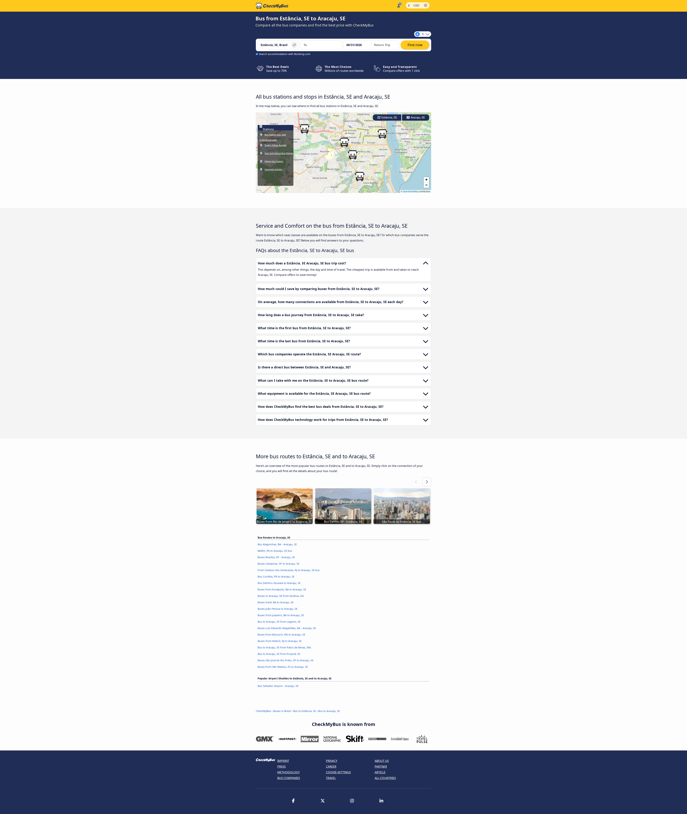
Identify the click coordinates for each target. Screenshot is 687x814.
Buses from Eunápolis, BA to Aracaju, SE (282, 589)
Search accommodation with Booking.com (284, 54)
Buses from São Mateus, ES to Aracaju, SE (283, 666)
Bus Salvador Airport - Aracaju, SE (278, 686)
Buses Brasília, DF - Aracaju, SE (276, 557)
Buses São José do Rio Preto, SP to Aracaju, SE (285, 660)
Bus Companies (288, 778)
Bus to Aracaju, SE (329, 711)
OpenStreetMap (410, 191)
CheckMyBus (263, 711)
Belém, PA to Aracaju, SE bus (275, 550)
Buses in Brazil (282, 711)
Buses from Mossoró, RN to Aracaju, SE (281, 634)
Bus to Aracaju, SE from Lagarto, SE (279, 621)
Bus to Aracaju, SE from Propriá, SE (279, 654)
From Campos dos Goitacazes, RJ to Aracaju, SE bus (289, 570)
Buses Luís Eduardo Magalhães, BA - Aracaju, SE (287, 628)
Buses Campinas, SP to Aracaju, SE (278, 563)
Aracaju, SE (417, 117)
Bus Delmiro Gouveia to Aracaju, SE (279, 583)
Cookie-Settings (338, 772)
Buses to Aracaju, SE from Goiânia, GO (281, 596)
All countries (385, 778)
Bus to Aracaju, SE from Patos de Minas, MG (284, 647)
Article (380, 772)
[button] (344, 142)
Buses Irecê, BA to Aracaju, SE (276, 602)
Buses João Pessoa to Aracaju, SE (278, 608)
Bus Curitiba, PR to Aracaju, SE (276, 576)
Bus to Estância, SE (304, 711)
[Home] (272, 6)
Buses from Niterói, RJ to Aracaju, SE (280, 641)
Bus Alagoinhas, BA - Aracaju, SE (277, 544)
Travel (331, 778)
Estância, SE (389, 117)
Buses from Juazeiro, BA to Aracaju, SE (281, 615)
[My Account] (398, 5)
